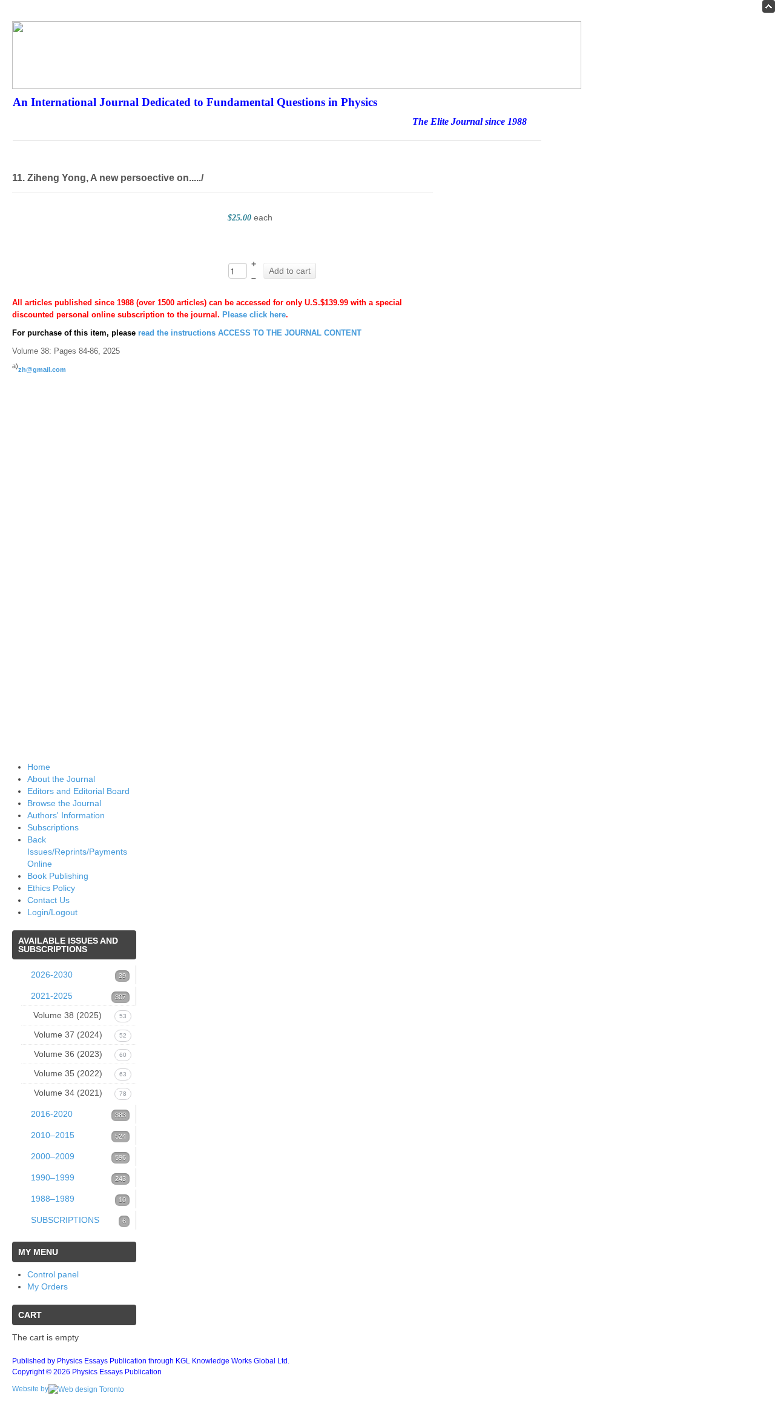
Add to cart (290, 271)
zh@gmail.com (42, 369)
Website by (30, 1389)
